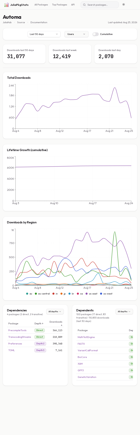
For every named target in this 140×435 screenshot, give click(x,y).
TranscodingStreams (19, 336)
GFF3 (81, 370)
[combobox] (44, 34)
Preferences (15, 343)
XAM (80, 363)
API (73, 4)
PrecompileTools (17, 330)
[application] (70, 109)
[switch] (96, 34)
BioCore (82, 357)
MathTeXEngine (86, 337)
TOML (11, 350)
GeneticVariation (87, 377)
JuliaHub (7, 22)
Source (21, 22)
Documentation (39, 22)
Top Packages (59, 4)
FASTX (81, 343)
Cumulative (106, 34)
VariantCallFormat (88, 350)
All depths (53, 311)
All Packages (41, 4)
